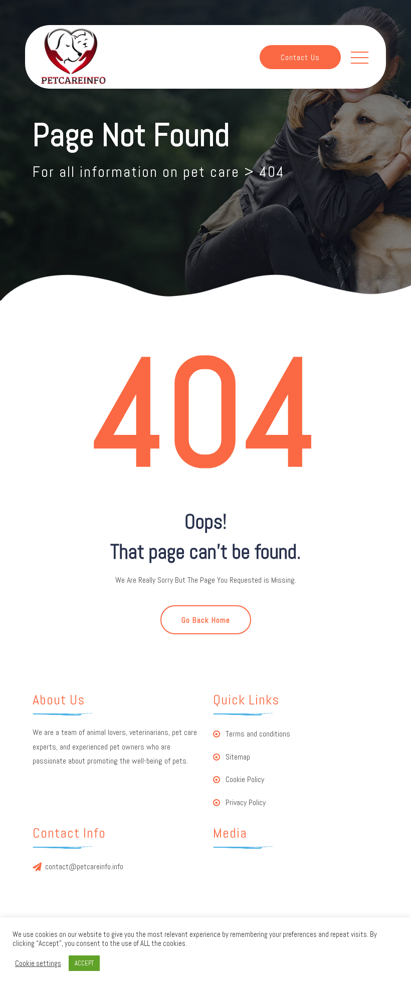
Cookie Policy (245, 779)
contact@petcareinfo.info (84, 866)
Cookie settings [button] (38, 963)
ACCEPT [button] (84, 963)
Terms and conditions (258, 733)
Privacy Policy (246, 802)
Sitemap (238, 757)
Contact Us (300, 57)
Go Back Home (205, 620)
